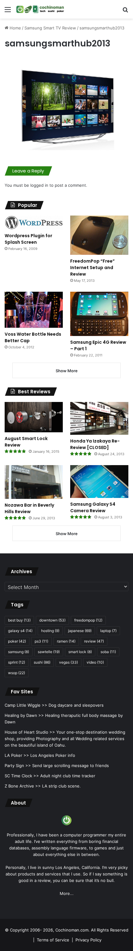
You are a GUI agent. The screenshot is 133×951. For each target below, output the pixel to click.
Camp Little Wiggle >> (26, 705)
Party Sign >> (18, 765)
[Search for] (125, 12)
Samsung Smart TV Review (50, 27)
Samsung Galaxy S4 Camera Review (92, 507)
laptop (108, 630)
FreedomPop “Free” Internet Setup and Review (92, 267)
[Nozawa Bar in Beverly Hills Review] (34, 482)
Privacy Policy (88, 939)
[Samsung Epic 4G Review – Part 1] (99, 314)
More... (67, 893)
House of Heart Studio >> (30, 732)
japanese (80, 630)
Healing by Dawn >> (24, 715)
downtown (52, 620)
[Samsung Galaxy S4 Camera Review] (99, 481)
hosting (50, 630)
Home (14, 27)
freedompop (88, 620)
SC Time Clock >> (22, 775)
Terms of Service (53, 939)
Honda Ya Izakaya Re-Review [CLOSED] (95, 444)
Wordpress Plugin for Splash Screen (28, 239)
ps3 (41, 641)
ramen (66, 641)
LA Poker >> (17, 755)
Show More (67, 370)
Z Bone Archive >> (23, 785)
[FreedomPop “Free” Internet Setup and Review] (99, 235)
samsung (18, 651)
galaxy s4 (20, 630)
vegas (68, 662)
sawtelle (49, 651)
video (95, 662)
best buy (19, 620)
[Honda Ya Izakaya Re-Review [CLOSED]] (99, 418)
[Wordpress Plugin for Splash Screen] (34, 222)
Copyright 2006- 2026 (31, 929)
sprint (16, 662)
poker (17, 641)
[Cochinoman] (40, 9)
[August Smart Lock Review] (34, 417)
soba (108, 651)
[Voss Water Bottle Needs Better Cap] (34, 310)
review (94, 641)
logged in (39, 185)
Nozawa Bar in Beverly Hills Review (29, 508)
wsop (16, 672)
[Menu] (8, 12)
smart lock (80, 651)
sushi (42, 662)
